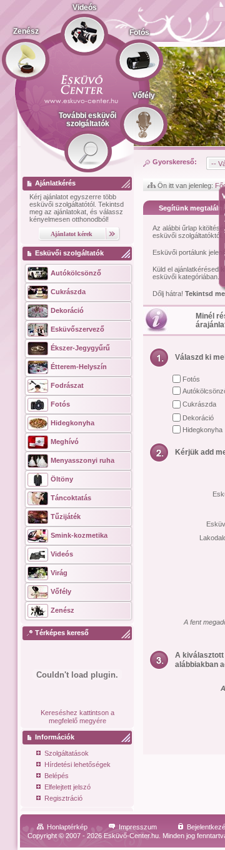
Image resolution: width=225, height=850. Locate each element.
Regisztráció (63, 798)
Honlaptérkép (67, 827)
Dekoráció (198, 418)
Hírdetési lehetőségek (77, 764)
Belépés (56, 775)
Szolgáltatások (66, 753)
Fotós (191, 379)
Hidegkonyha (202, 429)
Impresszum (138, 827)
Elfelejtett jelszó (67, 787)
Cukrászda (199, 404)
